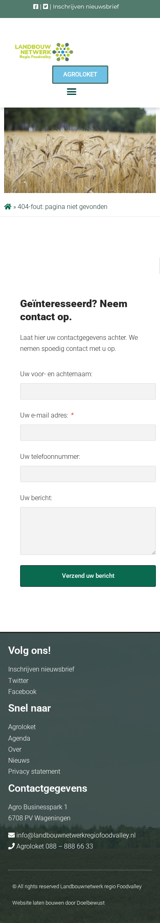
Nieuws (19, 760)
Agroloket (22, 727)
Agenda (19, 738)
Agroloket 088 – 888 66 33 (54, 846)
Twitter (18, 681)
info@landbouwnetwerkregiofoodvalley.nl (75, 835)
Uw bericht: (36, 498)
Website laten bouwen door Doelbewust (58, 903)
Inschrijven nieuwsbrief (86, 6)
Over (14, 749)
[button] (72, 91)
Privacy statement (34, 771)
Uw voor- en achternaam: (56, 374)
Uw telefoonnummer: (50, 456)
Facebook (22, 692)
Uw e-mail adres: (45, 415)
